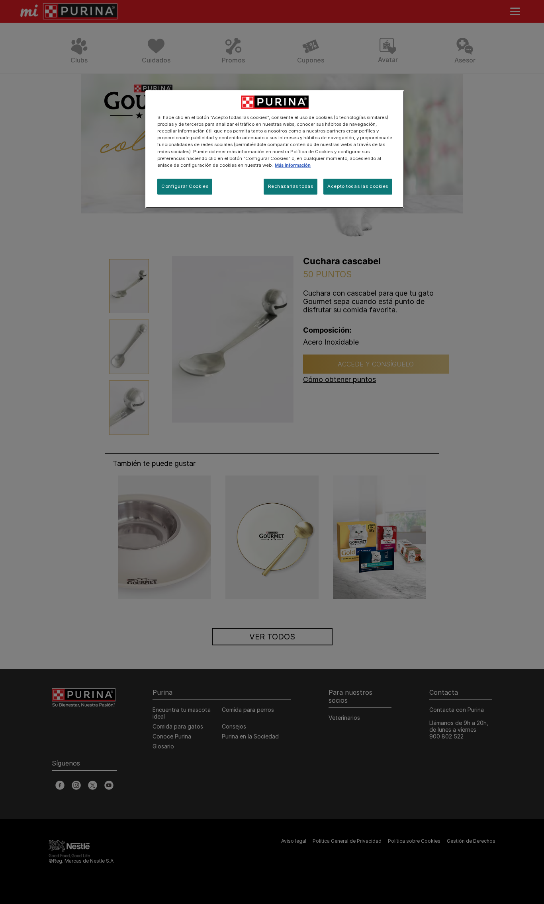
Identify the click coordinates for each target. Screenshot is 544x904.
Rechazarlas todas (290, 186)
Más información (293, 165)
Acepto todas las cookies (357, 186)
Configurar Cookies (184, 186)
